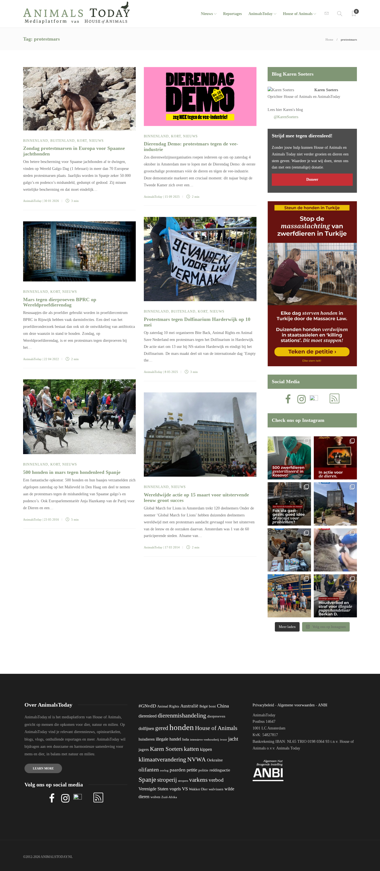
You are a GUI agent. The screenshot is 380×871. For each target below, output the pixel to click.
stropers (183, 780)
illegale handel (168, 739)
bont (212, 706)
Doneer (312, 179)
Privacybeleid (263, 705)
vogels (175, 788)
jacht (233, 739)
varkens (198, 780)
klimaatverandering (162, 759)
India (185, 739)
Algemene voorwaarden (296, 705)
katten (191, 748)
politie (203, 770)
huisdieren (147, 739)
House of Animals (297, 14)
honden (181, 727)
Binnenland (35, 141)
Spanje (147, 779)
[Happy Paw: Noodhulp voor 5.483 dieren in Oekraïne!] (289, 549)
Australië (189, 706)
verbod (216, 780)
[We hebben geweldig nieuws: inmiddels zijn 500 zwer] (289, 457)
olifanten (149, 769)
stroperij (167, 779)
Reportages (232, 14)
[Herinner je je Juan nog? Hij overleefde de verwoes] (335, 549)
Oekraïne (215, 760)
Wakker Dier (198, 789)
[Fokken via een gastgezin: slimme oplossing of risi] (289, 503)
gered (161, 728)
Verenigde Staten (153, 788)
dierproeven (216, 716)
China (223, 706)
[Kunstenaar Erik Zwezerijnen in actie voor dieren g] (335, 457)
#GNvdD (147, 706)
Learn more (43, 768)
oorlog (164, 770)
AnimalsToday (32, 200)
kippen (206, 749)
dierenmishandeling (182, 715)
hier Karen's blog (289, 110)
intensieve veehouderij (204, 739)
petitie (192, 770)
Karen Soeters (326, 90)
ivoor (223, 739)
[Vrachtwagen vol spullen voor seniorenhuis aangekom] (289, 595)
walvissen (216, 789)
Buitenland (62, 141)
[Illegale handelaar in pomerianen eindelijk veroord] (335, 595)
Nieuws (207, 14)
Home (329, 39)
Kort (82, 141)
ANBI (322, 705)
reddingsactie (219, 770)
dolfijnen (146, 728)
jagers (144, 749)
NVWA (196, 759)
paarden (178, 770)
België (203, 706)
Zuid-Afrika (169, 797)
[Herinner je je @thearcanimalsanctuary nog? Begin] (335, 503)
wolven (155, 797)
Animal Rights (168, 706)
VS (185, 788)
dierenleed (148, 716)
